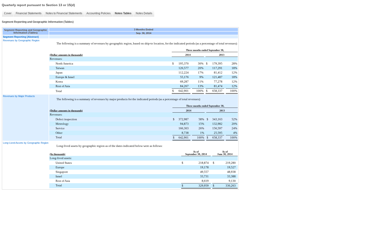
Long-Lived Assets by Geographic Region (25, 142)
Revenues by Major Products (19, 96)
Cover (7, 13)
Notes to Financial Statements (64, 13)
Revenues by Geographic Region (21, 40)
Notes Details (144, 13)
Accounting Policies (98, 13)
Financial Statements (28, 13)
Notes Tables (123, 13)
